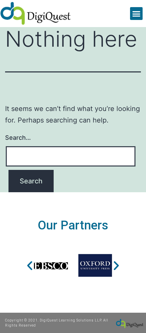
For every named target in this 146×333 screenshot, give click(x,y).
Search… (18, 137)
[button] (136, 13)
